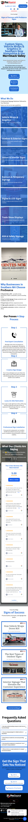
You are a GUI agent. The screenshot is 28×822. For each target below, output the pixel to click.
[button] (26, 2)
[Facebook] (11, 9)
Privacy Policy (4, 812)
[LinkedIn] (17, 9)
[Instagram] (14, 9)
